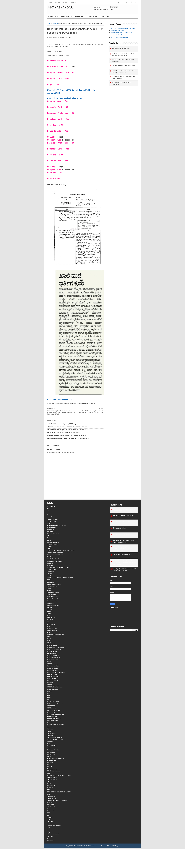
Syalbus (49, 817)
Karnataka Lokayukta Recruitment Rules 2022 (123, 60)
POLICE (49, 767)
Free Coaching (51, 594)
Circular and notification (54, 561)
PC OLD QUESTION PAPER (55, 758)
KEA (48, 641)
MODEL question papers (54, 737)
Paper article (51, 752)
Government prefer (53, 605)
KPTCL (49, 691)
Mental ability (51, 733)
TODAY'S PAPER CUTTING (121, 522)
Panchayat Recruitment (54, 750)
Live (48, 727)
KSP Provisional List (53, 716)
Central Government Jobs (55, 552)
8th (48, 513)
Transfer (49, 823)
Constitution (51, 565)
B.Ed (48, 536)
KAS (48, 636)
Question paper (52, 777)
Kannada (50, 632)
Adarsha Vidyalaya (52, 519)
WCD (48, 838)
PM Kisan (50, 762)
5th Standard (51, 506)
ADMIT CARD (51, 521)
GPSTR (49, 607)
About (50, 2)
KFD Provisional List (53, 655)
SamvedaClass (51, 798)
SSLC (48, 815)
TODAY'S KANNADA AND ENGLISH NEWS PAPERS (123, 77)
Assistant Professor (53, 534)
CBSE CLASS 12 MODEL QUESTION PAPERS (61, 550)
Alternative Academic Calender (56, 525)
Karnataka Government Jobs (55, 634)
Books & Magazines (53, 542)
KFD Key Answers (52, 651)
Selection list (51, 811)
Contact (64, 2)
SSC (48, 813)
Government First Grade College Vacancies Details (64, 432)
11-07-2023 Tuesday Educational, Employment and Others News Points (91, 411)
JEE (48, 622)
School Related (51, 806)
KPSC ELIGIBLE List (53, 674)
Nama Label (65, 16)
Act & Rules (50, 517)
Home (51, 16)
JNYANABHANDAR (60, 7)
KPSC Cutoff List (52, 670)
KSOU (49, 699)
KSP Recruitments (52, 720)
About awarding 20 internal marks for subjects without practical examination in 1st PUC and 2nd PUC (61, 412)
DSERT (49, 580)
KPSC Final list (51, 678)
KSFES (49, 697)
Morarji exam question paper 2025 (123, 534)
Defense (49, 573)
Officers (49, 748)
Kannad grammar (52, 630)
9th (48, 515)
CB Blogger (115, 846)
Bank (48, 538)
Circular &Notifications (54, 559)
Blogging (105, 16)
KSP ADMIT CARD (53, 701)
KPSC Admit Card (52, 668)
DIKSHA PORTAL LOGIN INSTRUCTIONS (60, 578)
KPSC (49, 662)
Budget (49, 546)
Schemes (50, 802)
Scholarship (50, 804)
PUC (48, 773)
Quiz (48, 781)
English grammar (52, 586)
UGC (48, 827)
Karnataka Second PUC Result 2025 (121, 32)
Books (49, 540)
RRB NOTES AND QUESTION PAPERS (59, 792)
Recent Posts (51, 785)
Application (50, 529)
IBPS (48, 615)
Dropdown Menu (77, 16)
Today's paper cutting (119, 528)
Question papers (52, 779)
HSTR (49, 613)
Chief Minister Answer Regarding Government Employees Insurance (69, 438)
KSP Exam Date (52, 708)
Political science (52, 769)
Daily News (50, 571)
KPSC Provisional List (53, 680)
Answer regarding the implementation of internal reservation (67, 435)
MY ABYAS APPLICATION (55, 739)
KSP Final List (51, 712)
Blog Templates (105, 846)
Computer (50, 563)
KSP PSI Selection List (54, 718)
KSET (49, 695)
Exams (49, 590)
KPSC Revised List (52, 689)
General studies (52, 601)
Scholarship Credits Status (120, 48)
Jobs (48, 626)
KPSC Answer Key (52, 664)
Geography (50, 603)
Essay (49, 588)
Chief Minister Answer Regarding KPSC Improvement (65, 424)
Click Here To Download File (59, 399)
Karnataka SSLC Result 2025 (119, 30)
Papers (49, 756)
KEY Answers (51, 643)
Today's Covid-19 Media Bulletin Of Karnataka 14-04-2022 (123, 54)
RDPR (49, 783)
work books (50, 840)
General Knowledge (53, 599)
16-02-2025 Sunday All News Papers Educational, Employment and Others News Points (124, 562)
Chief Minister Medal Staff (55, 555)
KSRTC (49, 722)
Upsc (48, 830)
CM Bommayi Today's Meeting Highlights (122, 83)
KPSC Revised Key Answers (55, 687)
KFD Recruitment (52, 659)
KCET (49, 638)
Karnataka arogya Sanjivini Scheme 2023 (65, 98)
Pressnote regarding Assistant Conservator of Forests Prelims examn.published (123, 548)
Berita (57, 16)
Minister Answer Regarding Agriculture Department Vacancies (67, 427)
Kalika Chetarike (52, 628)
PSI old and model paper (54, 771)
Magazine (50, 729)
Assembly (55, 23)
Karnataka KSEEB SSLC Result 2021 (123, 65)
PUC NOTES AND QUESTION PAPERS (59, 775)
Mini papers (50, 735)
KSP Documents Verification (55, 704)
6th (48, 508)
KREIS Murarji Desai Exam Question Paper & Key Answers (123, 71)
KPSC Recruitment (53, 685)
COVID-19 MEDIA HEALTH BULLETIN (59, 567)
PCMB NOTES (51, 760)
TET (48, 819)
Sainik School (51, 796)
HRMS (49, 611)
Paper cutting (51, 754)
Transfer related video (54, 825)
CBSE (49, 548)
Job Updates (51, 624)
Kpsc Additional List (53, 666)
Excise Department (53, 592)
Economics (50, 582)
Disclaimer (73, 2)
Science (49, 809)
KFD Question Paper (53, 657)
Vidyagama (50, 832)
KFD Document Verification (55, 647)
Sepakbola (90, 16)
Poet (48, 764)
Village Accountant (53, 834)
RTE (48, 794)
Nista (48, 743)
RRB (48, 790)
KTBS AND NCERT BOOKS (55, 725)
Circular (49, 557)
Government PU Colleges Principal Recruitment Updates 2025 (68, 429)
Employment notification (54, 584)
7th (48, 510)
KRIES (49, 693)
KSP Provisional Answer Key (55, 714)
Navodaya (50, 741)
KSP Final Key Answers (54, 710)
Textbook (50, 821)
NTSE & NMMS (51, 746)
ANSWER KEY (51, 527)
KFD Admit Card (52, 645)
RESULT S (50, 788)
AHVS (49, 523)
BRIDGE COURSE (52, 544)
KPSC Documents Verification (56, 672)
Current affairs (51, 569)
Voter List (50, 836)
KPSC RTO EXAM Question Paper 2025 (123, 28)
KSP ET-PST (51, 706)
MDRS (49, 731)
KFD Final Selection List (54, 649)
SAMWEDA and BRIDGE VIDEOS (57, 800)
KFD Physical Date (52, 653)
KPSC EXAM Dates (53, 676)
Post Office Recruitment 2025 (122, 555)
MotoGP (98, 16)
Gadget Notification (53, 596)
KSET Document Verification (119, 37)
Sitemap (57, 2)
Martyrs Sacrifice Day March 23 (120, 35)
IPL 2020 (50, 620)
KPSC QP (50, 683)
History (49, 609)
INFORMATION (52, 617)
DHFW (49, 575)
